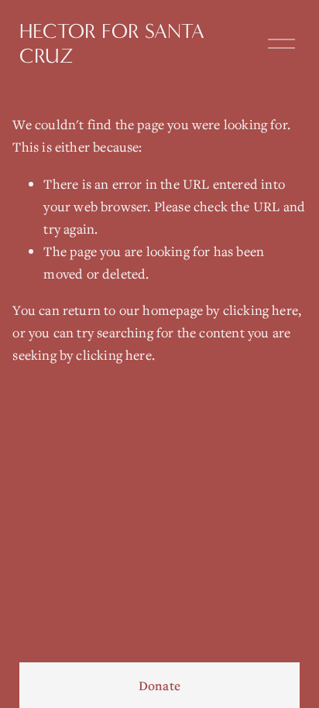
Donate (159, 685)
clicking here (260, 310)
